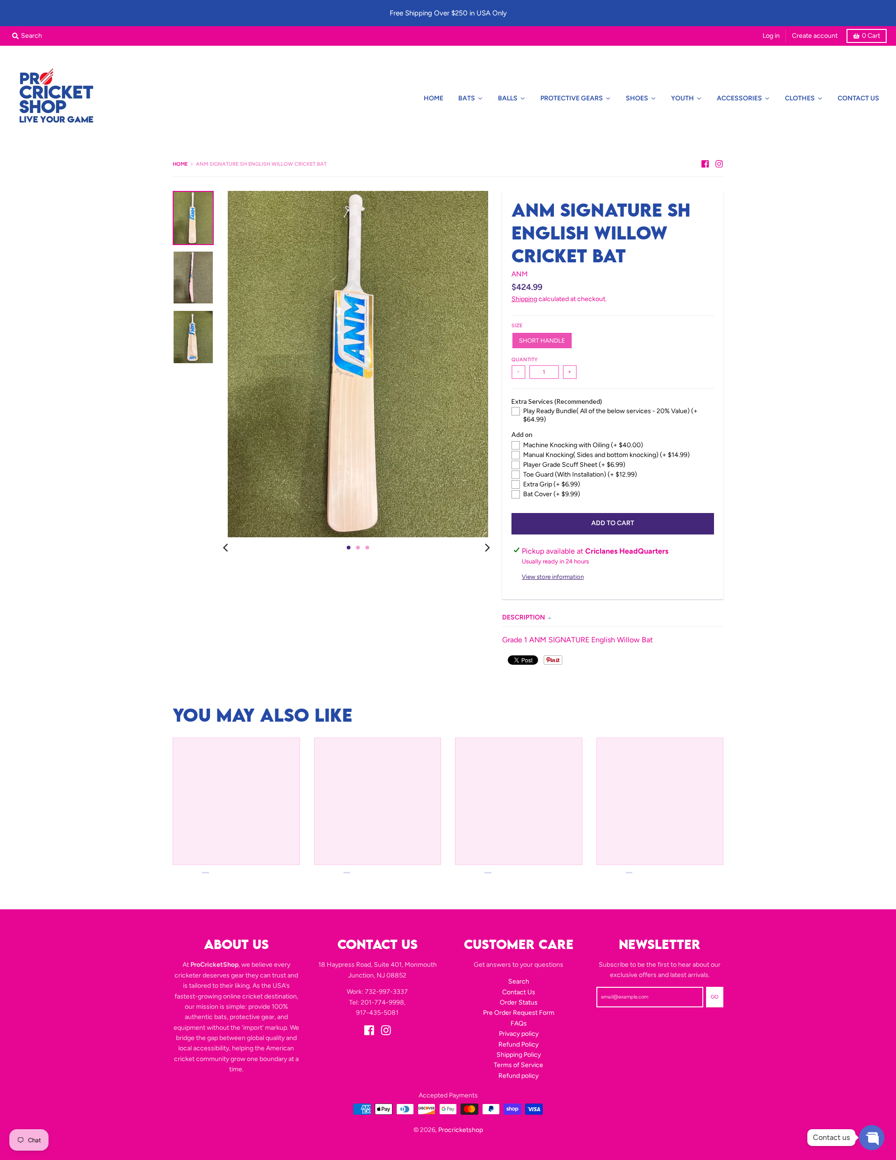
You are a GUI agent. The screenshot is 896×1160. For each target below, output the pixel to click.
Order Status (519, 1002)
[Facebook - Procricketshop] (705, 164)
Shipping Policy (519, 1055)
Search (518, 981)
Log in (771, 36)
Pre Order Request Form (518, 1013)
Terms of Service (518, 1065)
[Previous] (227, 547)
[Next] (487, 547)
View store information (553, 576)
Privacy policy (519, 1034)
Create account (815, 36)
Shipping (524, 299)
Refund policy (518, 1076)
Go (715, 997)
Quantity (524, 360)
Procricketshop (460, 1130)
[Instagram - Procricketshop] (719, 164)
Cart (871, 36)
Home (180, 164)
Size (516, 326)
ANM (519, 274)
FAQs (519, 1023)
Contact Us (518, 992)
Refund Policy (518, 1044)
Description (523, 617)
